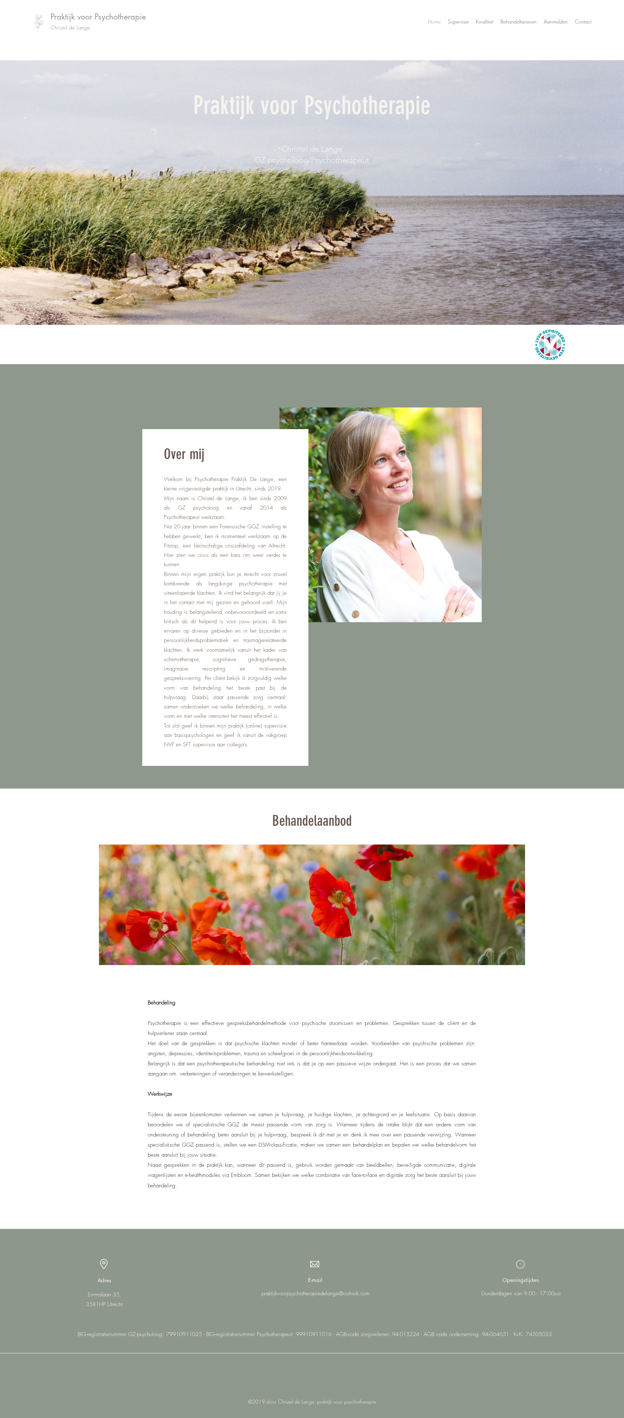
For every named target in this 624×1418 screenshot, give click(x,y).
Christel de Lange (70, 27)
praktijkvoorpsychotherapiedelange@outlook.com (315, 1293)
